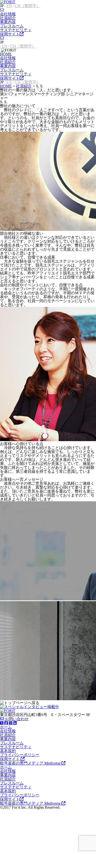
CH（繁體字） (27, 6)
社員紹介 (8, 18)
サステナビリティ (16, 30)
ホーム (6, 727)
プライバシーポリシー (19, 755)
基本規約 (8, 751)
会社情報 (8, 14)
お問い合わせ (16, 719)
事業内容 (8, 22)
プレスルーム (12, 26)
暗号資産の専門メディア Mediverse (31, 763)
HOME (6, 54)
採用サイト (10, 34)
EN (9, 6)
